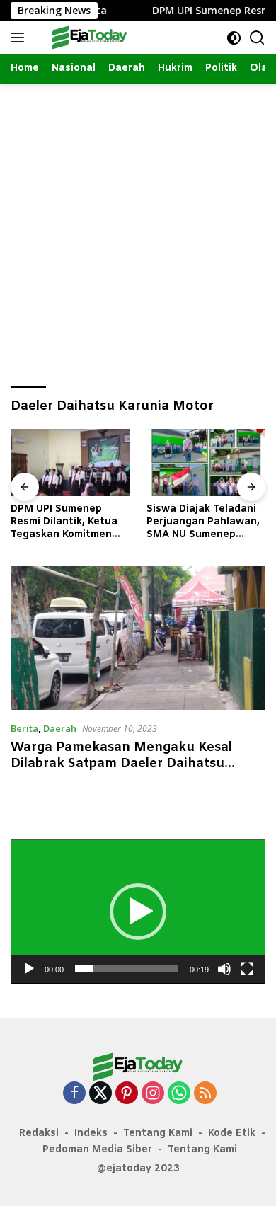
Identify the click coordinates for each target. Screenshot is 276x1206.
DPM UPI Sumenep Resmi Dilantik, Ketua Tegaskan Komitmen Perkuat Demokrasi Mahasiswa (64, 522)
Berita (24, 728)
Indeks (91, 1133)
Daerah (59, 728)
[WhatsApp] (179, 1093)
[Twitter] (100, 1093)
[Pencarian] (257, 38)
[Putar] (29, 969)
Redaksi (39, 1133)
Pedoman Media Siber (97, 1149)
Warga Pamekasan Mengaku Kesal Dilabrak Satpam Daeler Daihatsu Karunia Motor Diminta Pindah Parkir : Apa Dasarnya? (134, 772)
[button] (138, 911)
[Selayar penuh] (247, 969)
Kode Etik (231, 1133)
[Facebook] (74, 1093)
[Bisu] (224, 969)
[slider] (126, 968)
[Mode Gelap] (234, 38)
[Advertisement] (138, 229)
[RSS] (205, 1093)
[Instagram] (153, 1093)
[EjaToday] (88, 37)
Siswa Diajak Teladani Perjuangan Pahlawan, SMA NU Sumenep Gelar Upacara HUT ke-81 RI (204, 522)
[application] (138, 911)
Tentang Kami (157, 1133)
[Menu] (20, 37)
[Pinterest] (126, 1093)
